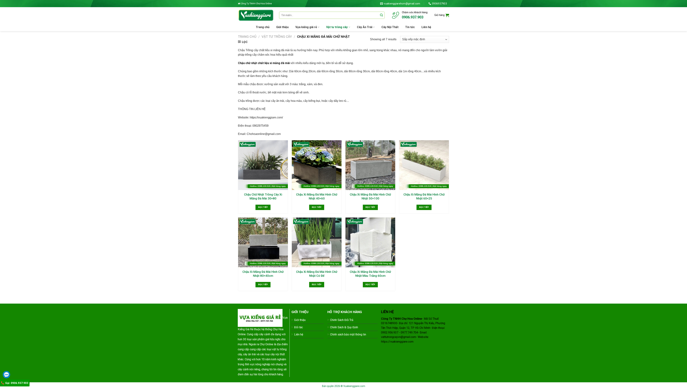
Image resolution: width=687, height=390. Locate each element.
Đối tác (298, 327)
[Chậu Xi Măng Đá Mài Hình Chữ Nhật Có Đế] (317, 242)
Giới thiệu (282, 27)
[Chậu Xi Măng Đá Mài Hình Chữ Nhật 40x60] (317, 165)
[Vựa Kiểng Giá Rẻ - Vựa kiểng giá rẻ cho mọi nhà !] (256, 15)
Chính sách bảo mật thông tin (348, 334)
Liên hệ (426, 27)
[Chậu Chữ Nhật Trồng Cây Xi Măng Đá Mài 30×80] (263, 165)
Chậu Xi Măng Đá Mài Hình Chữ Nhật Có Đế (316, 273)
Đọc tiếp (263, 207)
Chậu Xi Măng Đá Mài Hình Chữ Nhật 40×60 (316, 196)
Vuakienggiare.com (354, 386)
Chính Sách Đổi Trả (341, 320)
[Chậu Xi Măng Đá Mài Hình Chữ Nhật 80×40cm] (263, 242)
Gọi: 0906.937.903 (16, 383)
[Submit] (381, 15)
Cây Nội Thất (389, 27)
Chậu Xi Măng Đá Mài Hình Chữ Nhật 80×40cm (263, 273)
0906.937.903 (412, 17)
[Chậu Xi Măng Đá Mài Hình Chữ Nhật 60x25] (424, 165)
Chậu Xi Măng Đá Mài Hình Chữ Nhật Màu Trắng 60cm (370, 273)
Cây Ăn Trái (364, 27)
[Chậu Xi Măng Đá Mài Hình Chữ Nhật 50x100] (370, 165)
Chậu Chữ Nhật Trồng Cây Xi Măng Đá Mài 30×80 (263, 196)
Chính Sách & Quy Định (344, 327)
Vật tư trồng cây (337, 27)
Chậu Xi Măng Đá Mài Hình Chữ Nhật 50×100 (370, 196)
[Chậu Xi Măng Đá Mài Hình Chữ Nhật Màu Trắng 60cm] (370, 242)
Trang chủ (262, 27)
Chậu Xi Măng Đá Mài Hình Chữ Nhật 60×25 (424, 196)
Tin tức (410, 27)
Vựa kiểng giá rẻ (306, 27)
